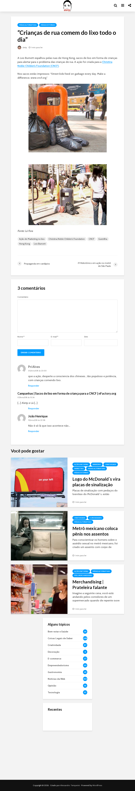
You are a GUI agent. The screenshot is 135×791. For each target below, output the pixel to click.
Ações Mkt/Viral (81, 464)
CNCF (91, 238)
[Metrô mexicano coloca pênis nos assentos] (39, 535)
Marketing (78, 468)
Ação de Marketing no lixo (32, 238)
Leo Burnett (40, 243)
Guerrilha (102, 238)
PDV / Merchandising (83, 575)
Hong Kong (24, 243)
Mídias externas (48, 25)
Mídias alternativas (27, 25)
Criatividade (110, 464)
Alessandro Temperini (70, 785)
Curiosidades (96, 518)
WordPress (97, 785)
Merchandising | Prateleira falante (89, 584)
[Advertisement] (67, 755)
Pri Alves (34, 367)
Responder (33, 385)
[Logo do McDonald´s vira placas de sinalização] (39, 482)
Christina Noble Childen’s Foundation (67, 238)
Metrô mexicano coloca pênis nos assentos (95, 531)
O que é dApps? (71, 716)
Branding (97, 464)
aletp (24, 47)
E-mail (54, 337)
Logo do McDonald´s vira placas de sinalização (96, 481)
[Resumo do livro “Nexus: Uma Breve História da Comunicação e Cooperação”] (54, 732)
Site (86, 337)
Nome (20, 337)
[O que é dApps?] (54, 719)
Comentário (22, 297)
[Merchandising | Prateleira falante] (39, 588)
